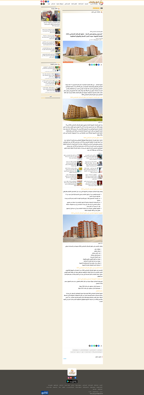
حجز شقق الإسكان (76, 350)
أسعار (98, 140)
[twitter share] (96, 65)
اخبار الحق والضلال (86, 387)
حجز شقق (78, 352)
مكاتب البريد (91, 131)
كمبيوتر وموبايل (92, 387)
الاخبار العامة (80, 4)
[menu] (44, 4)
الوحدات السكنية (92, 140)
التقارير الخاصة (74, 4)
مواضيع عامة (50, 385)
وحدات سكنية (81, 148)
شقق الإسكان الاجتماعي (90, 270)
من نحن (101, 391)
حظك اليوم (94, 389)
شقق (82, 352)
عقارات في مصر (96, 8)
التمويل (69, 281)
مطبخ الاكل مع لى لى (70, 387)
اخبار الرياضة (61, 385)
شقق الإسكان (99, 85)
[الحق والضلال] (102, 8)
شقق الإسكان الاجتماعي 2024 (89, 95)
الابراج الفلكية (100, 389)
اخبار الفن (53, 4)
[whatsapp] (90, 65)
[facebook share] (99, 65)
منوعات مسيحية (67, 385)
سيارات (60, 387)
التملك (77, 93)
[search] (41, 4)
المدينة (87, 274)
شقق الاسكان (99, 350)
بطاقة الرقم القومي (69, 272)
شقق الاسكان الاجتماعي (84, 350)
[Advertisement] (82, 22)
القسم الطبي (67, 4)
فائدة (101, 283)
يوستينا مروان (99, 38)
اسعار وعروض (55, 387)
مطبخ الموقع (56, 385)
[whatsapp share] (94, 65)
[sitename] (72, 372)
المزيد (50, 96)
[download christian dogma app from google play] (72, 381)
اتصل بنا (90, 391)
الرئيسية (86, 4)
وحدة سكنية (73, 352)
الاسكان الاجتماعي (93, 350)
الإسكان (100, 87)
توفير (67, 91)
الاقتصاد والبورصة (99, 387)
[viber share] (92, 65)
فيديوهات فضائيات (78, 387)
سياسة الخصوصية (95, 391)
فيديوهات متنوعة (59, 4)
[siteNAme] (96, 2)
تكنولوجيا (63, 387)
